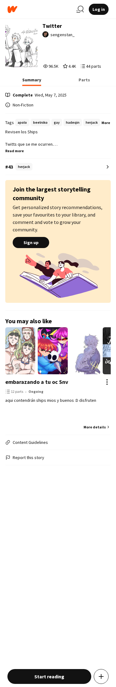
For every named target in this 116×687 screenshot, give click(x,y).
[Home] (39, 9)
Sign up (31, 242)
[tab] (31, 81)
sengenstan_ (62, 34)
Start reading (49, 676)
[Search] (80, 9)
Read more (14, 150)
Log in (98, 9)
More (105, 122)
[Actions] (107, 382)
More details (95, 427)
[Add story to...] (101, 676)
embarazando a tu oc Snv (36, 381)
